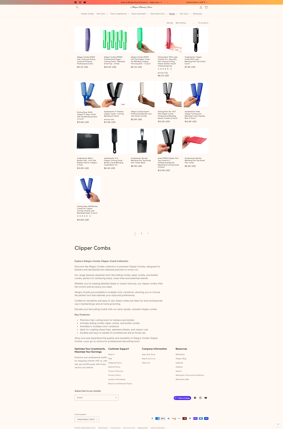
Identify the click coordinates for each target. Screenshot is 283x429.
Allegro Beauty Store (88, 428)
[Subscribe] (115, 398)
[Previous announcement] (115, 2)
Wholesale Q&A (182, 379)
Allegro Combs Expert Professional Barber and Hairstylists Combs (141, 114)
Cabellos (179, 363)
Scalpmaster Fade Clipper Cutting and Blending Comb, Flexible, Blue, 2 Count (195, 115)
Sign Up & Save (148, 354)
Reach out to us (148, 359)
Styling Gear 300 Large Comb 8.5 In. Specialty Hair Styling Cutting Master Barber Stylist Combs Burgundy (168, 61)
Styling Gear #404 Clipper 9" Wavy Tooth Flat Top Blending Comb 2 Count (87, 115)
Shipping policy (143, 428)
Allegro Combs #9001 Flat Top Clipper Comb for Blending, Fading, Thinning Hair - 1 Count (141, 60)
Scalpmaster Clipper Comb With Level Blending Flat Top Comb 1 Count (195, 60)
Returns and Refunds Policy (120, 384)
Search (111, 354)
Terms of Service (115, 371)
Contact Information (117, 379)
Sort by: (170, 23)
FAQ (110, 359)
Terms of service (129, 428)
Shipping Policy (115, 363)
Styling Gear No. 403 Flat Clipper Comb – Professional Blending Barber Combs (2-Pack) (168, 115)
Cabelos (179, 367)
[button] (77, 7)
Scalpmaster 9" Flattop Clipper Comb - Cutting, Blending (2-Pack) (114, 114)
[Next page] (148, 233)
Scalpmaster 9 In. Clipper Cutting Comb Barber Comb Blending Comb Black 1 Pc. (113, 161)
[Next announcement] (167, 2)
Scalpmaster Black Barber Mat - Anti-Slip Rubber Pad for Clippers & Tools (87, 161)
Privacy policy (116, 428)
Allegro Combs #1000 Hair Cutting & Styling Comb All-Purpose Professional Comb (86, 60)
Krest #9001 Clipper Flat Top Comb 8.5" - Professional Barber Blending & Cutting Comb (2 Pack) (168, 162)
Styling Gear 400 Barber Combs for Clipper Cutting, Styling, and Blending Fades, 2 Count (87, 209)
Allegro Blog (181, 359)
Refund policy (103, 428)
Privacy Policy (114, 375)
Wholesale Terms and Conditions (190, 375)
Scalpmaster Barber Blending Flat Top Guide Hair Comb (195, 160)
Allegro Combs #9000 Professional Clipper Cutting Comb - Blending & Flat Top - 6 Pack (114, 60)
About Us (146, 363)
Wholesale (180, 354)
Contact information (158, 428)
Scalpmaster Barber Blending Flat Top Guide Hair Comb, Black (141, 160)
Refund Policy (114, 367)
